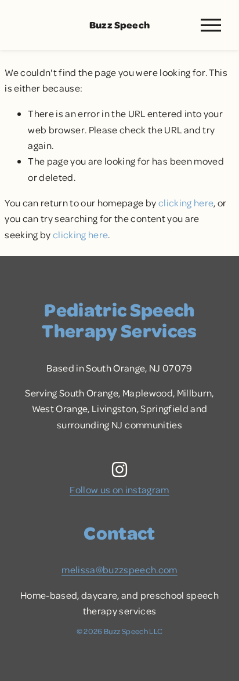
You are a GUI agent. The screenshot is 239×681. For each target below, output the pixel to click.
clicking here (185, 202)
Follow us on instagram (119, 489)
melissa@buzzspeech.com (119, 569)
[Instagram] (119, 469)
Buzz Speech (119, 24)
